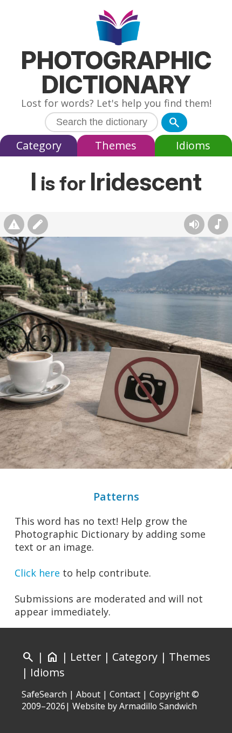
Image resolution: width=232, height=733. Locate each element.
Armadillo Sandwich (158, 706)
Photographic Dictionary (116, 72)
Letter (85, 656)
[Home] (116, 29)
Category (39, 145)
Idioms (193, 145)
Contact (125, 694)
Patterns (116, 496)
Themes (116, 145)
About (88, 694)
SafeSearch (44, 694)
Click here (37, 572)
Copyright (169, 694)
